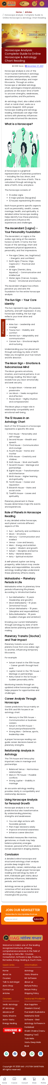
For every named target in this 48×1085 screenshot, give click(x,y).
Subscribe (38, 919)
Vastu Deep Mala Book (33, 1044)
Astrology (29, 970)
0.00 (27, 3)
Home (19, 12)
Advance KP (8, 1012)
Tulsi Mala (29, 1038)
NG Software (31, 978)
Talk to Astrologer (11, 982)
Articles (28, 12)
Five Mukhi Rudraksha (35, 1012)
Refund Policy (31, 985)
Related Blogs (3, 328)
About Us (7, 974)
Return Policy (31, 989)
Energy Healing (10, 1023)
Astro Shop (8, 985)
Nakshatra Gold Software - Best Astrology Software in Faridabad (35, 1021)
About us (29, 982)
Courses (7, 978)
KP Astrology (9, 1008)
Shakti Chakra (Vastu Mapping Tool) (35, 1033)
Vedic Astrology (10, 1004)
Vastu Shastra (31, 974)
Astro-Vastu (8, 1019)
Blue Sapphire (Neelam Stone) (32, 1006)
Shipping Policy (32, 993)
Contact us (8, 989)
